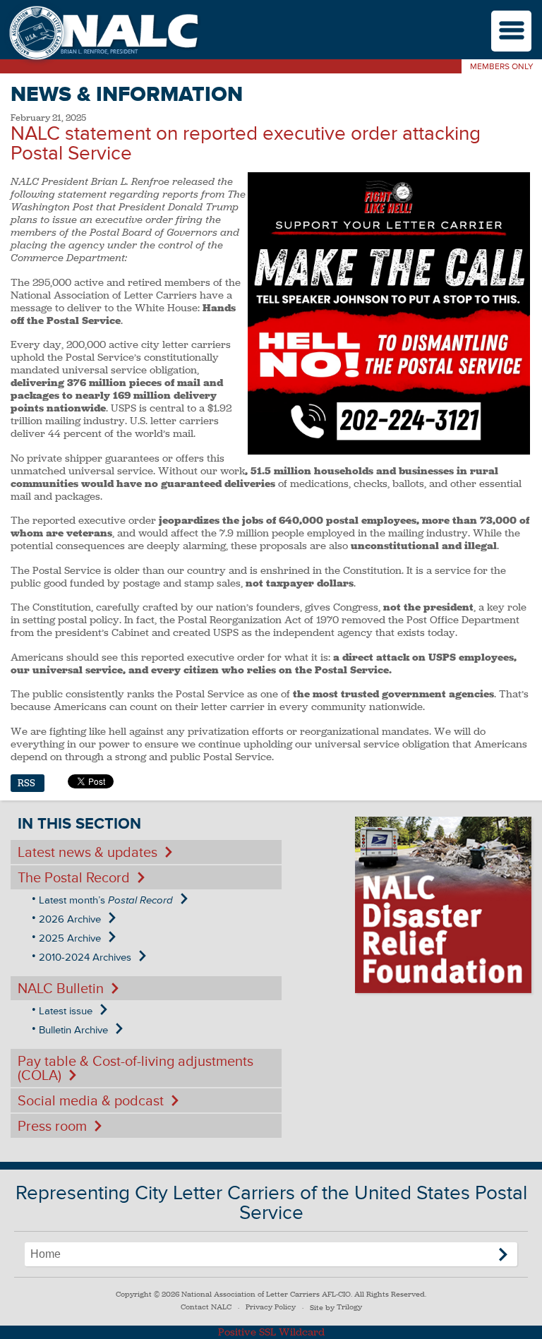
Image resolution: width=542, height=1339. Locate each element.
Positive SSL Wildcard (271, 1332)
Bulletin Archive (73, 1030)
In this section (79, 824)
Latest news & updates (87, 852)
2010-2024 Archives (85, 957)
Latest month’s (106, 900)
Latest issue (65, 1011)
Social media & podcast (91, 1101)
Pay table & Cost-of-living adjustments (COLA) (135, 1068)
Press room (52, 1126)
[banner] (102, 34)
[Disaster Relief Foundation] (443, 905)
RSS (26, 783)
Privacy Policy (271, 1307)
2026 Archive (70, 919)
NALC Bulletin (61, 988)
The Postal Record (74, 878)
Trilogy (349, 1307)
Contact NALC (206, 1307)
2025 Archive (70, 938)
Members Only (502, 66)
